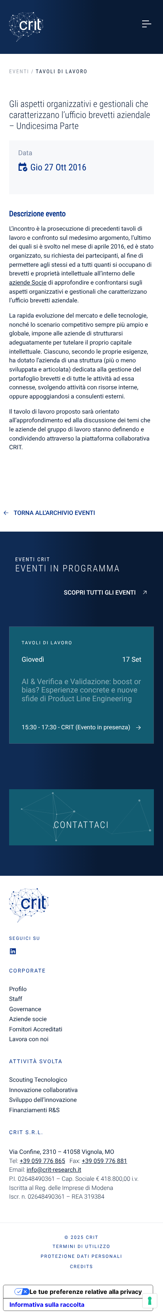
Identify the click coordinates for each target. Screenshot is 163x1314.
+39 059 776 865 (42, 1161)
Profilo (18, 989)
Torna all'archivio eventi (54, 513)
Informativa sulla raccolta (47, 1304)
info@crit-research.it (54, 1169)
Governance (25, 1009)
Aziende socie (28, 1019)
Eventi (19, 72)
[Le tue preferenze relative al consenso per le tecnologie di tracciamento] (150, 1301)
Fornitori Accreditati (35, 1029)
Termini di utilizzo (81, 1246)
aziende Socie (28, 282)
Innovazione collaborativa (43, 1090)
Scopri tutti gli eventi (100, 592)
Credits (81, 1266)
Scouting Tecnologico (38, 1079)
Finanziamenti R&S (34, 1110)
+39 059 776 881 (104, 1161)
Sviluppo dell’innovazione (43, 1099)
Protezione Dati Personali (81, 1256)
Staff (15, 998)
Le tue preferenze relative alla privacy (86, 1291)
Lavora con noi (29, 1039)
